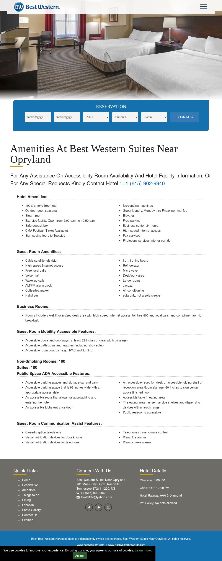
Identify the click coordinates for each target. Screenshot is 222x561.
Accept (80, 555)
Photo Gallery (31, 510)
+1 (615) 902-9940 (143, 183)
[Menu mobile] (203, 7)
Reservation (30, 485)
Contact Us (29, 515)
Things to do (30, 495)
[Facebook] (89, 507)
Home (26, 480)
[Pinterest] (98, 507)
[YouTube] (108, 507)
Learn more (143, 550)
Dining (26, 500)
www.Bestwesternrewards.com (126, 545)
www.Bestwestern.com (90, 545)
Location (28, 505)
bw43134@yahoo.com (96, 497)
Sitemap (27, 520)
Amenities (29, 490)
